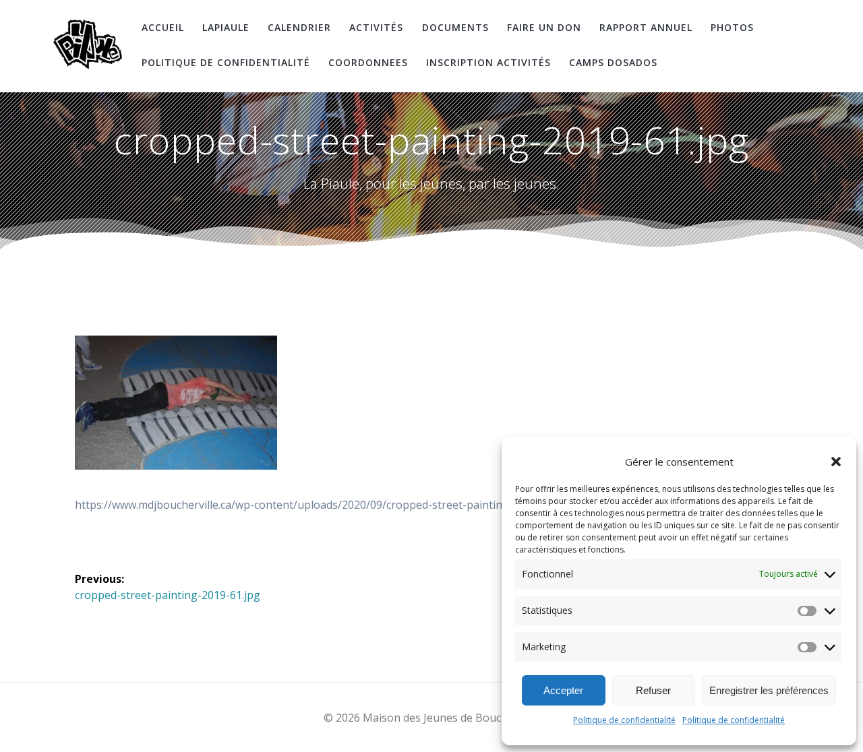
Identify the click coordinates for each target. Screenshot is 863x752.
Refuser (653, 690)
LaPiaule (225, 27)
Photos (732, 27)
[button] (836, 461)
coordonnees (368, 62)
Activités (376, 27)
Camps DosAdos (613, 62)
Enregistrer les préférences (769, 690)
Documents (455, 27)
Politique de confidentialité (624, 720)
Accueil (163, 27)
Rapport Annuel (645, 27)
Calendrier (299, 27)
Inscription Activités (488, 62)
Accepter (563, 690)
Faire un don (544, 27)
